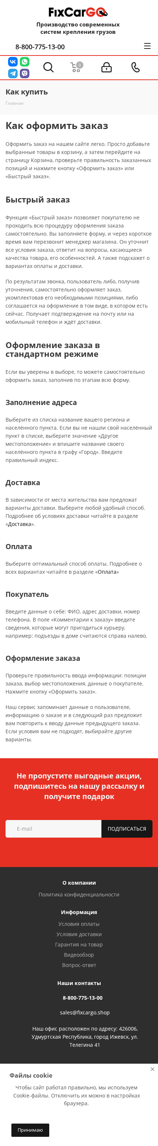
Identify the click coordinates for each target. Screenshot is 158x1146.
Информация (79, 912)
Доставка (19, 523)
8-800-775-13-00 (40, 46)
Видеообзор (79, 954)
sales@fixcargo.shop (85, 1012)
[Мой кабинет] (106, 67)
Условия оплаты (79, 923)
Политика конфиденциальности (79, 894)
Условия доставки (79, 934)
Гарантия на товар (79, 944)
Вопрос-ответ (79, 964)
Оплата (107, 571)
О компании (79, 882)
